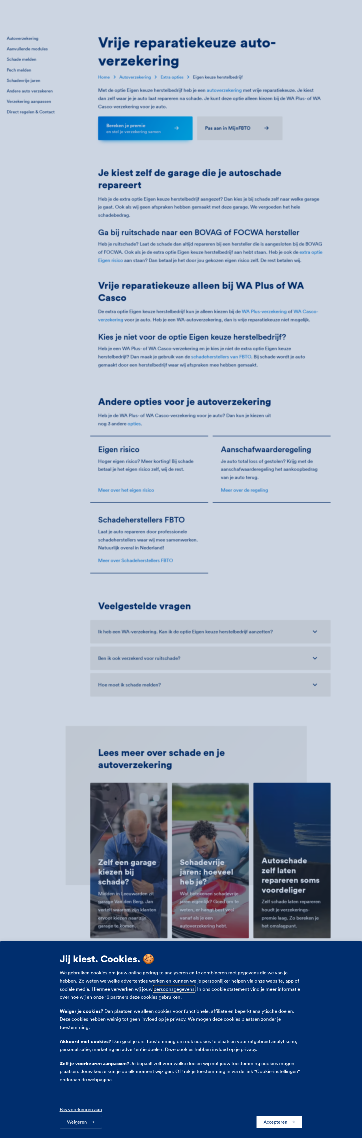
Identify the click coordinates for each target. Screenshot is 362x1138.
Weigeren (77, 1122)
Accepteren (275, 1122)
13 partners (116, 997)
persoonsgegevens (174, 989)
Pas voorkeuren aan (81, 1109)
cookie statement (230, 989)
